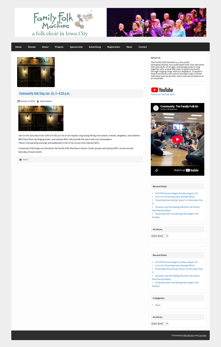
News (129, 46)
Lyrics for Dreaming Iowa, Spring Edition (175, 196)
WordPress (188, 335)
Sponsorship (76, 46)
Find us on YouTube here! (163, 94)
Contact (143, 46)
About (45, 46)
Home (18, 46)
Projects (59, 46)
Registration (113, 46)
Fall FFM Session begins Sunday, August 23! (176, 193)
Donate (32, 46)
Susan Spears (46, 101)
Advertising (95, 46)
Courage (202, 335)
